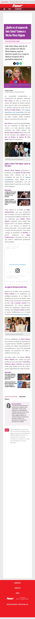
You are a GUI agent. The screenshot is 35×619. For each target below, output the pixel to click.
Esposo (7, 399)
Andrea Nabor (9, 90)
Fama (9, 9)
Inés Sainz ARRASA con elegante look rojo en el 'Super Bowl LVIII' (10, 376)
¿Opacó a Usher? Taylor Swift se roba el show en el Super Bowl (10, 202)
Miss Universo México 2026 (16, 2)
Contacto (17, 588)
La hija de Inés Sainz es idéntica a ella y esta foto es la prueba (10, 194)
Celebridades (18, 9)
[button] (14, 63)
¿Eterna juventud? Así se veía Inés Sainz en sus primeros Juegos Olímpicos (11, 384)
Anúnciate (17, 583)
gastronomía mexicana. (22, 314)
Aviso (17, 593)
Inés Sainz (22, 397)
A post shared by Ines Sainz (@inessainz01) (18, 281)
